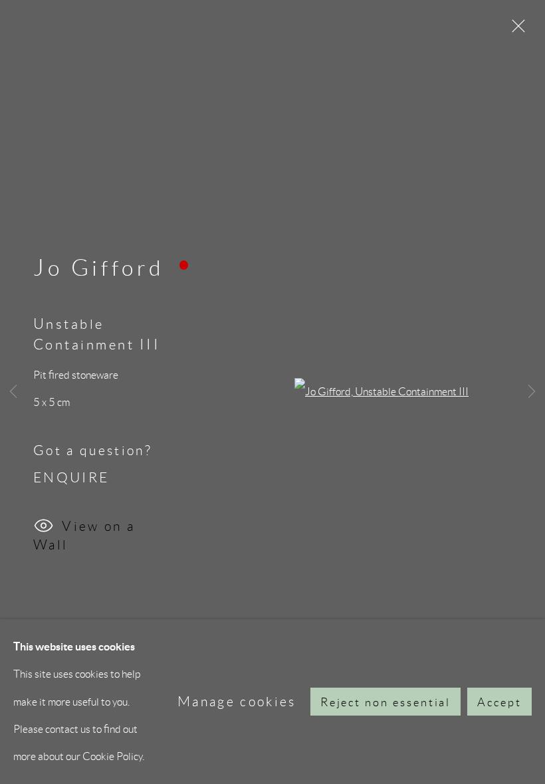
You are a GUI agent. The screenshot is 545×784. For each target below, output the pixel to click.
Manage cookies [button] (236, 701)
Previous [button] (13, 392)
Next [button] (531, 392)
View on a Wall (84, 531)
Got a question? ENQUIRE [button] (92, 463)
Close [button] (515, 30)
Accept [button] (499, 702)
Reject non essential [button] (385, 702)
